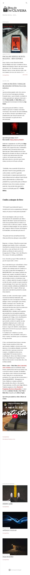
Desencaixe (7, 504)
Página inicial (7, 15)
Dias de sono (8, 557)
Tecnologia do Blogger (16, 570)
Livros (13, 439)
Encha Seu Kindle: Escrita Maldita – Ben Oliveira (14, 57)
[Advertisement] (15, 463)
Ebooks (10, 439)
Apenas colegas (9, 530)
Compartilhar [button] (6, 75)
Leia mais (25, 74)
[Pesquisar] (26, 2)
